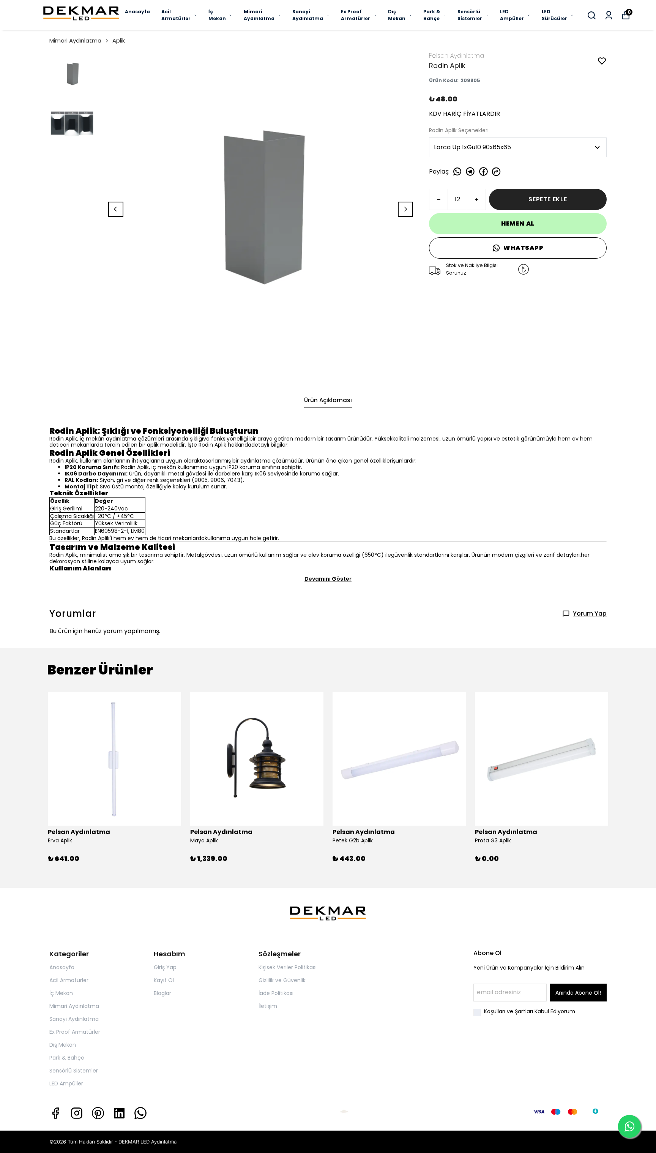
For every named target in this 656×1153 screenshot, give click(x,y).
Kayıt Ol (164, 980)
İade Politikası (276, 993)
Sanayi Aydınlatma (307, 15)
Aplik (118, 40)
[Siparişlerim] (608, 15)
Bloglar (162, 993)
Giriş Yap (165, 967)
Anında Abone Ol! (578, 993)
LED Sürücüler (554, 15)
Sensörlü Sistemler (469, 15)
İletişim (268, 1006)
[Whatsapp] (140, 1113)
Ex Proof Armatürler (355, 15)
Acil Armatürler (176, 15)
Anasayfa (137, 11)
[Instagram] (77, 1113)
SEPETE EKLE (547, 199)
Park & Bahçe (431, 15)
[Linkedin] (119, 1113)
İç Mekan (217, 15)
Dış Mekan (396, 15)
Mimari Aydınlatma (259, 15)
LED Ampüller (512, 15)
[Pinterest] (98, 1113)
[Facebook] (55, 1113)
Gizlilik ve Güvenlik (282, 980)
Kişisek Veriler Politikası (288, 967)
